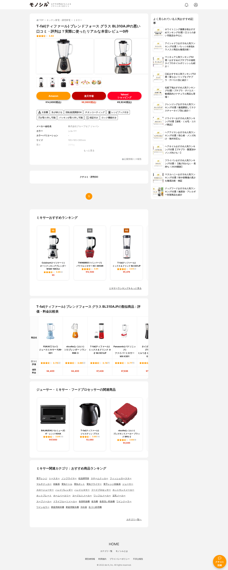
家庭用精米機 (57, 507)
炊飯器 (56, 484)
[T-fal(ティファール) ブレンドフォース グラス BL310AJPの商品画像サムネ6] (96, 82)
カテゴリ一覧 (106, 551)
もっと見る (89, 150)
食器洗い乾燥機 (107, 501)
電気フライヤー (94, 484)
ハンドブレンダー (64, 490)
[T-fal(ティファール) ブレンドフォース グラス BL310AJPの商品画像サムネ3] (63, 82)
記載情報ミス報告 (133, 159)
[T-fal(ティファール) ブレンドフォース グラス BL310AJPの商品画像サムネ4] (74, 82)
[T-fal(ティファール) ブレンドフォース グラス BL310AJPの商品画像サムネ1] (41, 82)
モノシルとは (122, 551)
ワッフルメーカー (102, 495)
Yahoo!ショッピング (125, 96)
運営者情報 (90, 559)
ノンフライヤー (69, 478)
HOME (114, 544)
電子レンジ (41, 478)
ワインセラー (42, 507)
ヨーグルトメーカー (82, 495)
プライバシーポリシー (120, 559)
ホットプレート (44, 495)
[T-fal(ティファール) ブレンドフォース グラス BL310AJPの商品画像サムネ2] (52, 82)
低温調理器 (83, 478)
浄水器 (83, 507)
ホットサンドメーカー (123, 490)
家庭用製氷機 (72, 507)
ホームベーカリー (62, 495)
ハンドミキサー (82, 490)
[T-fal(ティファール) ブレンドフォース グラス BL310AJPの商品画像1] (64, 56)
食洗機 (94, 501)
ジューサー (127, 484)
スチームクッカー (99, 478)
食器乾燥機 (84, 501)
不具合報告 (138, 559)
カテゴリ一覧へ (134, 519)
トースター (54, 478)
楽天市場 (89, 95)
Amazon (53, 95)
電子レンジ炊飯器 (112, 484)
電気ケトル (66, 484)
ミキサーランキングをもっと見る (125, 288)
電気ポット (79, 484)
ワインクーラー (124, 501)
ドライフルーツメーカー (65, 501)
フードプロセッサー (101, 490)
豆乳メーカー (119, 495)
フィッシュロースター (121, 478)
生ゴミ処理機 (95, 507)
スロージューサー (45, 490)
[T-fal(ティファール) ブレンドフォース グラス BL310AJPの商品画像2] (123, 56)
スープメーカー (44, 501)
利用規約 (102, 559)
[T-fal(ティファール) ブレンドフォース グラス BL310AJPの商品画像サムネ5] (85, 82)
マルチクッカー (44, 484)
